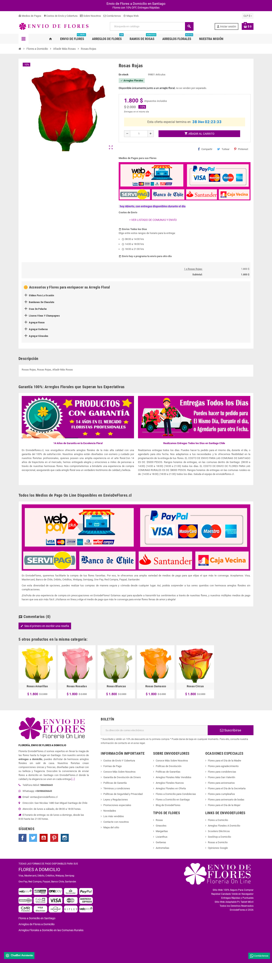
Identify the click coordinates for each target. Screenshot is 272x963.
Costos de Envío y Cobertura (60, 15)
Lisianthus (161, 836)
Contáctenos (113, 15)
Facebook (22, 838)
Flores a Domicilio (218, 820)
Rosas (159, 820)
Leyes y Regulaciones (115, 799)
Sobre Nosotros (92, 15)
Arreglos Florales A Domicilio (224, 825)
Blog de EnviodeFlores (168, 805)
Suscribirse (232, 730)
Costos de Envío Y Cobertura (119, 760)
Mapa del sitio (111, 827)
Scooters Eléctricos (219, 831)
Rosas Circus (195, 686)
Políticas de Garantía (115, 782)
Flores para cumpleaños (221, 793)
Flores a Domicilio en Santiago (173, 799)
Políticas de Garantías (168, 771)
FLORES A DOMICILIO (39, 869)
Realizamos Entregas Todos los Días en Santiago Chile (194, 443)
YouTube (44, 838)
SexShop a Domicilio (219, 836)
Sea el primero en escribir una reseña (45, 626)
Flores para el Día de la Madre (224, 760)
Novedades (109, 810)
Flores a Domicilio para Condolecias (176, 793)
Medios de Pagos (30, 15)
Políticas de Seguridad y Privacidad (123, 793)
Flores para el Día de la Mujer (224, 805)
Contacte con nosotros (116, 821)
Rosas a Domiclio (218, 842)
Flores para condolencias (222, 771)
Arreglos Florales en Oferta (171, 788)
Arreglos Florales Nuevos (170, 782)
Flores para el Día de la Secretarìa (227, 788)
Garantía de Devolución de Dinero (122, 777)
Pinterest (243, 149)
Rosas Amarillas (37, 686)
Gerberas (161, 842)
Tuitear (225, 149)
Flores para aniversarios (221, 782)
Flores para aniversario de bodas (226, 799)
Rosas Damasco (155, 686)
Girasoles (161, 825)
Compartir (206, 149)
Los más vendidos (113, 816)
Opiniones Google (218, 847)
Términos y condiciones (116, 788)
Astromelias (162, 847)
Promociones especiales (117, 805)
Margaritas (162, 831)
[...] (72, 779)
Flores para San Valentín (221, 777)
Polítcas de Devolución (168, 766)
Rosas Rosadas (77, 686)
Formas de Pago (112, 766)
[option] (37, 671)
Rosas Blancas (116, 686)
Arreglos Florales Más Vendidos (173, 777)
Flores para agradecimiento (223, 766)
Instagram (65, 838)
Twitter (33, 838)
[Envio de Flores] (54, 26)
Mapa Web (131, 15)
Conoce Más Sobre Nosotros (119, 771)
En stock (123, 74)
